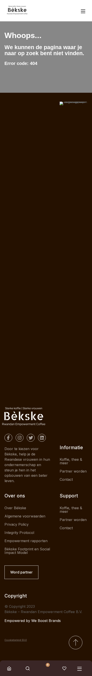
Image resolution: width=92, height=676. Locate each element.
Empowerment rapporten (26, 541)
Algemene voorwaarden (24, 516)
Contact (66, 479)
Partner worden (73, 471)
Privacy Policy (16, 524)
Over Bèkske (15, 508)
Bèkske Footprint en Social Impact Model (27, 551)
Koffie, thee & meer (71, 461)
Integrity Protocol (19, 532)
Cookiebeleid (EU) (15, 640)
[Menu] (84, 10)
